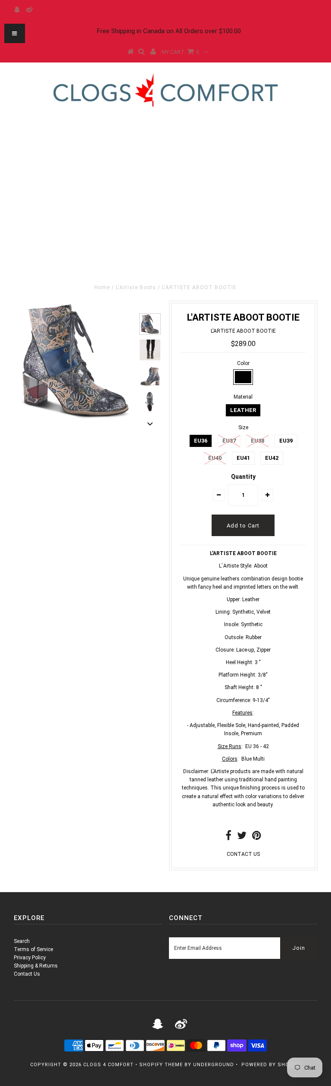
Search (22, 941)
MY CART (180, 52)
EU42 (271, 458)
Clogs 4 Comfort (108, 1064)
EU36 (200, 440)
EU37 (229, 440)
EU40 (215, 458)
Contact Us (27, 974)
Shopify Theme (161, 1064)
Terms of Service (33, 949)
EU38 (257, 440)
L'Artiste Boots (136, 287)
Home (102, 287)
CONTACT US (243, 854)
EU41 (243, 458)
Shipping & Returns (36, 966)
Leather (243, 410)
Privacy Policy (30, 958)
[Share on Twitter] (242, 837)
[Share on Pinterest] (256, 837)
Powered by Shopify (271, 1064)
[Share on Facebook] (228, 837)
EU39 (286, 440)
